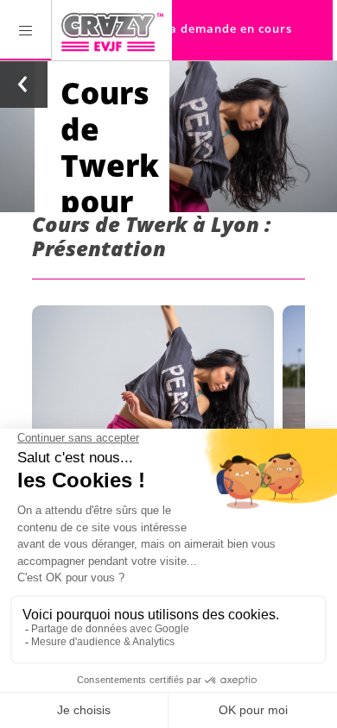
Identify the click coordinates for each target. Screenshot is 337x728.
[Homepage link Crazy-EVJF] (112, 30)
